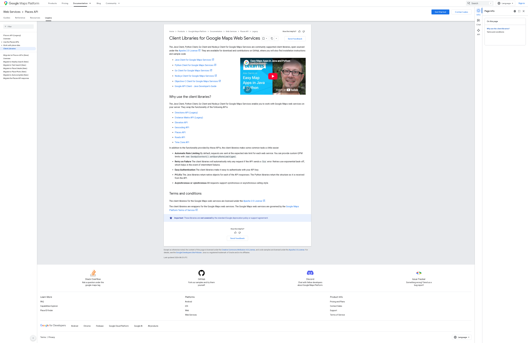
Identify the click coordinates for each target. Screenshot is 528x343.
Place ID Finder (46, 310)
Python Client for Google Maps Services (194, 65)
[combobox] (479, 3)
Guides (6, 17)
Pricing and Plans (337, 302)
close (523, 11)
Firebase (100, 326)
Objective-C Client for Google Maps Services (196, 81)
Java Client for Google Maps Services (193, 60)
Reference (20, 17)
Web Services (11, 12)
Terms (43, 337)
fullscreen (519, 11)
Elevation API (181, 122)
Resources (35, 17)
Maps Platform (29, 3)
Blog (99, 3)
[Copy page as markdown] (272, 38)
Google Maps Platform (197, 31)
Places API (31, 12)
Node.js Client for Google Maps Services (194, 76)
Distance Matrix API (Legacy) (189, 117)
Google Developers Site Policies (189, 252)
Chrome (87, 326)
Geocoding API (182, 127)
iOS (186, 306)
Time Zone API (182, 142)
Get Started (440, 12)
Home (171, 31)
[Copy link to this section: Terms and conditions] (204, 193)
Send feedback (295, 39)
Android (188, 302)
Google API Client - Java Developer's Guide (195, 86)
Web (187, 310)
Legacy (48, 17)
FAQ (42, 302)
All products (153, 326)
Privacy (52, 337)
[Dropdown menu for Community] (119, 3)
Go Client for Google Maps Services (192, 70)
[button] (18, 42)
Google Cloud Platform (119, 326)
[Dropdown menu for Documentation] (91, 3)
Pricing (65, 3)
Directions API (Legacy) (186, 112)
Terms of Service (337, 315)
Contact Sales (336, 306)
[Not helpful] (304, 31)
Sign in (522, 3)
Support (333, 310)
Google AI (138, 326)
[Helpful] (299, 31)
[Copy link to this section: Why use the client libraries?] (214, 97)
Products (52, 3)
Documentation (80, 3)
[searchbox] (18, 26)
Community (111, 3)
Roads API (180, 137)
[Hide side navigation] (33, 338)
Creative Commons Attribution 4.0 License (238, 250)
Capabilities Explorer (49, 306)
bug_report (514, 11)
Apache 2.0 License (188, 50)
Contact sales (461, 12)
